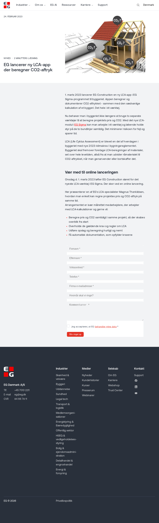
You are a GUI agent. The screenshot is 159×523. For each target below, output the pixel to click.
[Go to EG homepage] (7, 5)
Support (102, 5)
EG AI (53, 5)
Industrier (22, 5)
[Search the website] (138, 5)
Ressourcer (69, 5)
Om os (39, 5)
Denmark (148, 5)
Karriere (86, 5)
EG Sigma (80, 125)
